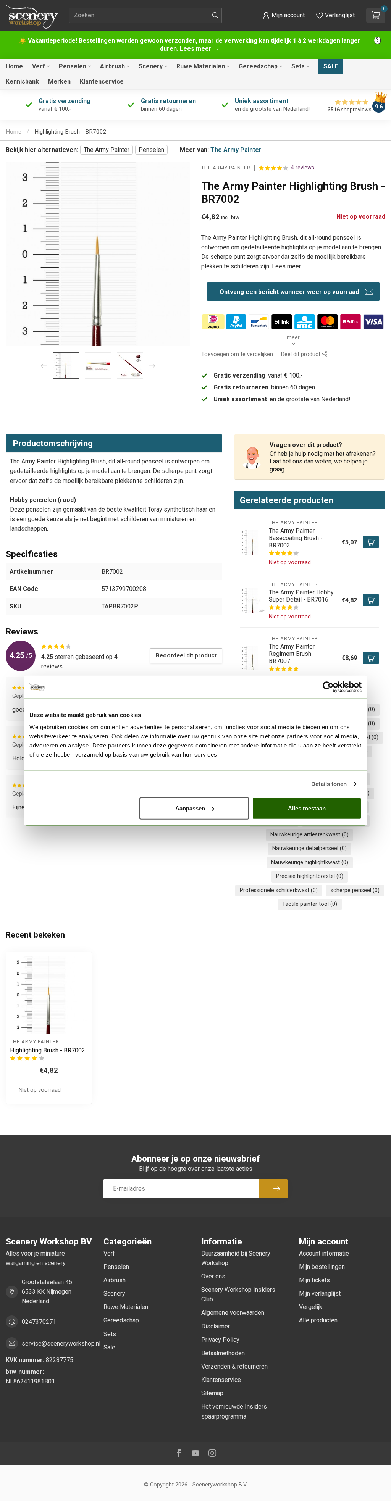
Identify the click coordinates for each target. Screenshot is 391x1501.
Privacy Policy (220, 1339)
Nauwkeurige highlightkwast (309, 862)
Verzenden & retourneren (234, 1366)
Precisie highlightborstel (309, 876)
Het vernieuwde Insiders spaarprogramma (234, 1411)
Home (14, 66)
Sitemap (212, 1393)
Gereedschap (258, 66)
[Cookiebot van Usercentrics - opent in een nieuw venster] (328, 687)
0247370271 (39, 1321)
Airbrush (112, 66)
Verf (38, 66)
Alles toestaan (307, 808)
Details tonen (329, 784)
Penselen (72, 66)
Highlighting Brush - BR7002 (70, 131)
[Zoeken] (215, 15)
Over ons (213, 1276)
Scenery (151, 66)
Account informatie (324, 1253)
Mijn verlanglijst (320, 1293)
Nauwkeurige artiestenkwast (309, 834)
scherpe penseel (355, 890)
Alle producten (318, 1320)
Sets (298, 66)
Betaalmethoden (223, 1353)
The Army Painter (106, 149)
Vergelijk (310, 1307)
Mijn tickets (314, 1280)
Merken (59, 81)
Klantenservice (102, 81)
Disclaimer (215, 1326)
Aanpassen (190, 808)
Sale (330, 66)
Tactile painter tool (309, 904)
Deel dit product (301, 354)
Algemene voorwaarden (232, 1312)
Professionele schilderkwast (279, 890)
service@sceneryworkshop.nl (61, 1343)
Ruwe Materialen (200, 66)
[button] (284, 15)
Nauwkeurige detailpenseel (309, 848)
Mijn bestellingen (322, 1266)
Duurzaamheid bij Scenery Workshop (235, 1258)
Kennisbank (22, 81)
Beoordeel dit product (186, 655)
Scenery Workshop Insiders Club (238, 1294)
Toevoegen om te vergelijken (237, 354)
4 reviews (302, 168)
